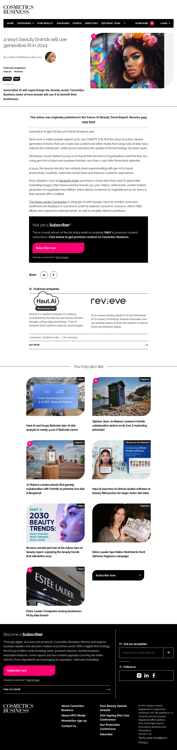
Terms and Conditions (152, 738)
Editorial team (110, 23)
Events (77, 23)
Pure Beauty (45, 23)
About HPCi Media (73, 715)
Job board (63, 23)
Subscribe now (46, 248)
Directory (91, 23)
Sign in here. (62, 257)
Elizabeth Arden (69, 180)
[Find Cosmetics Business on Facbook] (153, 676)
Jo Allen (11, 57)
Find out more (11, 689)
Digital (16, 79)
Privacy (143, 742)
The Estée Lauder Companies (48, 202)
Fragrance (145, 379)
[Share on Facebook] (53, 274)
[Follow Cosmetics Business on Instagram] (139, 676)
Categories (24, 23)
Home (10, 23)
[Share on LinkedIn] (44, 274)
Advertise (106, 734)
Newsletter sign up (74, 720)
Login (163, 23)
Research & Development (138, 442)
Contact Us (68, 726)
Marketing (7, 79)
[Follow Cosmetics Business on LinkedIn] (146, 676)
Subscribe (141, 23)
